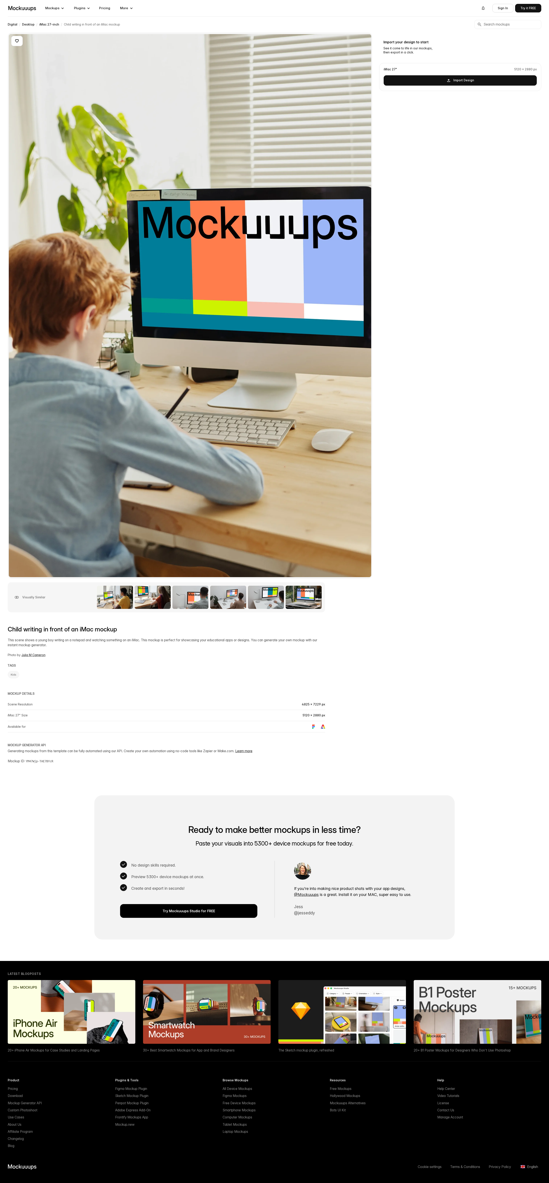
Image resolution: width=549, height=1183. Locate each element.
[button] (55, 8)
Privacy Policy (500, 1166)
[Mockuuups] (22, 8)
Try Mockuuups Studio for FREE (189, 911)
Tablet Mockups (235, 1124)
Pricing (104, 8)
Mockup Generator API (25, 1103)
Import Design (463, 80)
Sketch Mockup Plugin (131, 1096)
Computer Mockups (237, 1117)
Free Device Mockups (239, 1103)
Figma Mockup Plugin (131, 1089)
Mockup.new (124, 1124)
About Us (14, 1124)
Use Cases (16, 1117)
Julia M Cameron (33, 655)
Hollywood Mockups (345, 1096)
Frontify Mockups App (131, 1117)
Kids (13, 674)
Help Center (446, 1089)
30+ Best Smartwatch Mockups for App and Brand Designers (189, 1050)
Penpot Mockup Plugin (132, 1103)
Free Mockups (340, 1089)
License (443, 1103)
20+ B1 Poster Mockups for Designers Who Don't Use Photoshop (462, 1050)
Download (15, 1096)
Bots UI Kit (338, 1110)
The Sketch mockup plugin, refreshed (306, 1050)
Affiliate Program (20, 1132)
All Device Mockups (237, 1089)
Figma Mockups (235, 1096)
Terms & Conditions (465, 1166)
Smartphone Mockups (239, 1110)
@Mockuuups (306, 894)
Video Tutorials (448, 1096)
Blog (11, 1146)
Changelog (16, 1139)
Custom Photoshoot (22, 1110)
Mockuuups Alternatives (348, 1103)
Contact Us (445, 1110)
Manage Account (450, 1117)
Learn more (243, 751)
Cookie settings (430, 1166)
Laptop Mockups (235, 1132)
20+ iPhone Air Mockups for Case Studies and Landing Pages (54, 1050)
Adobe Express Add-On (133, 1110)
